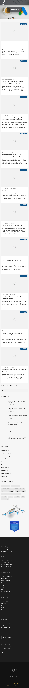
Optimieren (4, 494)
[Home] (14, 669)
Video (23, 496)
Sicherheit (17, 496)
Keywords (4, 491)
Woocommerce (5, 473)
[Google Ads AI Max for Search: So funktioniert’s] (14, 31)
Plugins (18, 494)
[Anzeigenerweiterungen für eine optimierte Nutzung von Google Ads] (14, 141)
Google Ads (4, 450)
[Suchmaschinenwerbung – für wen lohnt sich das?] (14, 356)
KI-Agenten (11, 491)
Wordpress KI (5, 499)
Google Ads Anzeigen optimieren (12, 191)
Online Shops (4, 459)
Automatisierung (5, 486)
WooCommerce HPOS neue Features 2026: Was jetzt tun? (16, 423)
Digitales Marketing (6, 488)
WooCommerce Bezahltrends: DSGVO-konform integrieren (17, 409)
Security (3, 461)
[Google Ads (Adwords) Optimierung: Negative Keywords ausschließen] (14, 68)
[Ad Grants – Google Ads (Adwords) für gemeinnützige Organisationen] (14, 319)
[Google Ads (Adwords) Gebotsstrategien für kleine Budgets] (14, 283)
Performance (12, 494)
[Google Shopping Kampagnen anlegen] (14, 212)
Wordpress (4, 476)
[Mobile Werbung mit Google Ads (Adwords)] (14, 246)
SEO (2, 464)
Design (17, 486)
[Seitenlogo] (3, 2)
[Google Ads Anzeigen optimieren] (14, 177)
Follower (22, 488)
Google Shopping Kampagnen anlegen (13, 225)
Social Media (4, 467)
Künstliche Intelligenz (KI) (7, 453)
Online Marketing (5, 456)
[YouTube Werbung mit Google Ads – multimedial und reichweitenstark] (14, 104)
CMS (13, 486)
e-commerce (15, 488)
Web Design (4, 470)
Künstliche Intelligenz (20, 491)
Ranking (10, 496)
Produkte (4, 496)
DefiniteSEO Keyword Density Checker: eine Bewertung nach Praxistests (17, 437)
